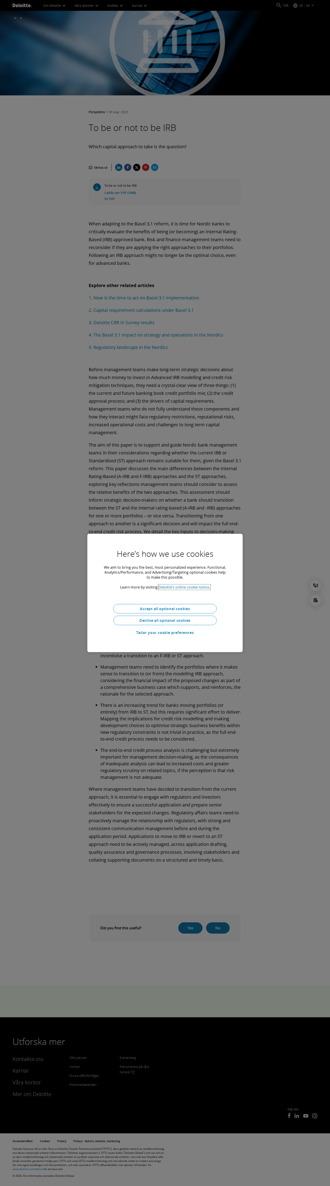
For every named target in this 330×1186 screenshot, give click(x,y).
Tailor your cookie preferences (165, 632)
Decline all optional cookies (165, 620)
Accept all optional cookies (165, 608)
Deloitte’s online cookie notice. (184, 587)
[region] (165, 593)
